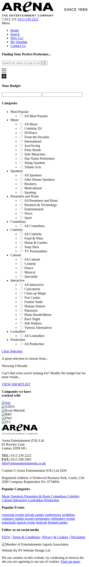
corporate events (13, 515)
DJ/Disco (30, 133)
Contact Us (18, 46)
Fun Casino (32, 297)
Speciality (31, 276)
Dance (28, 268)
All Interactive (34, 285)
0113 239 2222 (28, 19)
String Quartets (34, 163)
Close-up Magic (35, 293)
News (28, 213)
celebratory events (62, 518)
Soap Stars (31, 247)
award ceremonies (37, 518)
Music (6, 496)
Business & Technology (40, 205)
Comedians (59, 496)
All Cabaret (32, 259)
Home (14, 30)
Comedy (30, 263)
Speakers (17, 496)
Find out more (70, 561)
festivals (41, 522)
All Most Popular (36, 116)
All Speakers (33, 175)
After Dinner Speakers (39, 179)
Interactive (20, 500)
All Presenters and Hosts (41, 200)
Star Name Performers (39, 158)
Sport (28, 218)
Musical (29, 272)
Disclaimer (78, 537)
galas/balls (9, 522)
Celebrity (73, 496)
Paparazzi (31, 310)
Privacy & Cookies (55, 537)
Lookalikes (36, 500)
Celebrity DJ (33, 128)
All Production (34, 344)
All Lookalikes (34, 336)
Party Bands (32, 150)
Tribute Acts (32, 167)
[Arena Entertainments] (44, 15)
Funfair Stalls (33, 302)
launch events (26, 522)
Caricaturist (32, 289)
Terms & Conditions (26, 537)
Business (30, 184)
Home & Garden (35, 242)
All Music (31, 124)
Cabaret (7, 500)
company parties (13, 518)
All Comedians (34, 226)
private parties (34, 515)
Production (51, 500)
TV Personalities (35, 251)
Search (15, 34)
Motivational (33, 188)
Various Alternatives (38, 327)
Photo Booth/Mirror (37, 315)
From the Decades (36, 137)
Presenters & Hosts (37, 496)
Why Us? (16, 38)
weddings (68, 515)
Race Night (32, 319)
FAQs (6, 537)
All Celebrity (33, 234)
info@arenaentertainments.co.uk (24, 463)
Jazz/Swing (32, 145)
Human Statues (34, 306)
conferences (53, 515)
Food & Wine (33, 238)
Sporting (30, 192)
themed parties (58, 522)
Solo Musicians (34, 154)
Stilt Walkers (33, 323)
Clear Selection (12, 351)
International (32, 141)
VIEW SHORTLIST (16, 384)
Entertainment (33, 209)
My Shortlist (18, 42)
